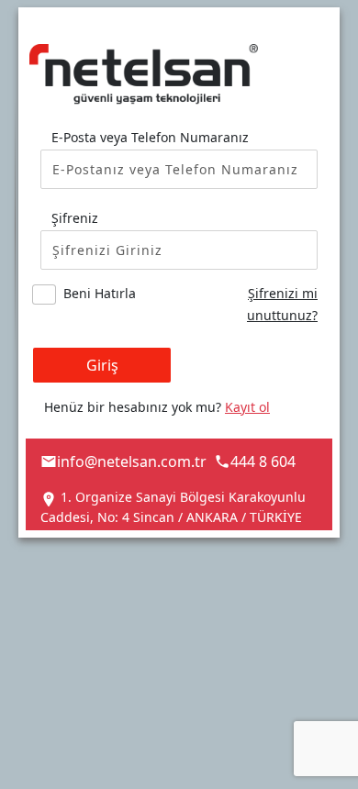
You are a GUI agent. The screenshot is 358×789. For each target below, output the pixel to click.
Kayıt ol (247, 407)
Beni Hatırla (99, 293)
